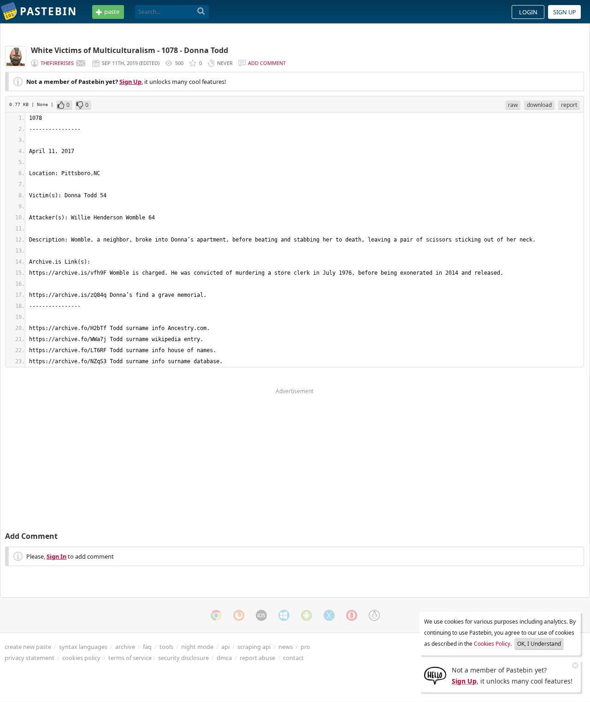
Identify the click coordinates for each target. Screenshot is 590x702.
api (225, 647)
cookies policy (81, 658)
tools (166, 647)
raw (513, 105)
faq (147, 647)
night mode (197, 647)
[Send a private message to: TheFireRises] (80, 63)
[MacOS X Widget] (329, 615)
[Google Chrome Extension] (216, 615)
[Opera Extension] (351, 615)
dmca (224, 658)
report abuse (257, 658)
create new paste (28, 647)
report (569, 105)
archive (125, 647)
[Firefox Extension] (238, 615)
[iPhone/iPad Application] (261, 615)
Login (528, 12)
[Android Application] (306, 615)
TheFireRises (57, 62)
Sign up (564, 12)
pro (305, 647)
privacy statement (29, 658)
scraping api (254, 647)
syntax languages (83, 647)
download (539, 105)
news (285, 647)
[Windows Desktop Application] (283, 615)
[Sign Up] (435, 675)
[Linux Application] (374, 615)
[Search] (201, 11)
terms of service (130, 658)
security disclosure (183, 658)
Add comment (267, 62)
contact (293, 658)
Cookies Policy (492, 644)
